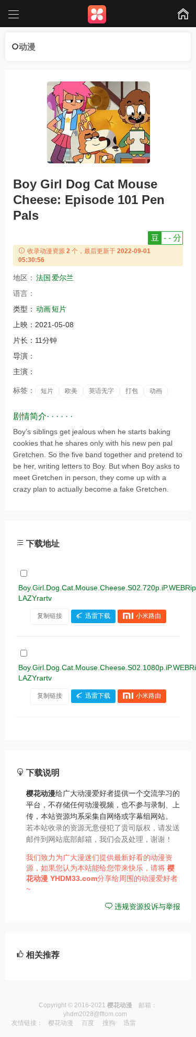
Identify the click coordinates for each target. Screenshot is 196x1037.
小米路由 (148, 615)
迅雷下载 (97, 615)
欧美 (71, 391)
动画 (43, 309)
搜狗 (108, 1023)
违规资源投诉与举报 (146, 906)
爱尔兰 (63, 277)
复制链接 (49, 615)
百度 (88, 1023)
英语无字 (101, 391)
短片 (59, 309)
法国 (43, 277)
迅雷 (129, 1023)
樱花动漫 (60, 1023)
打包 (131, 391)
